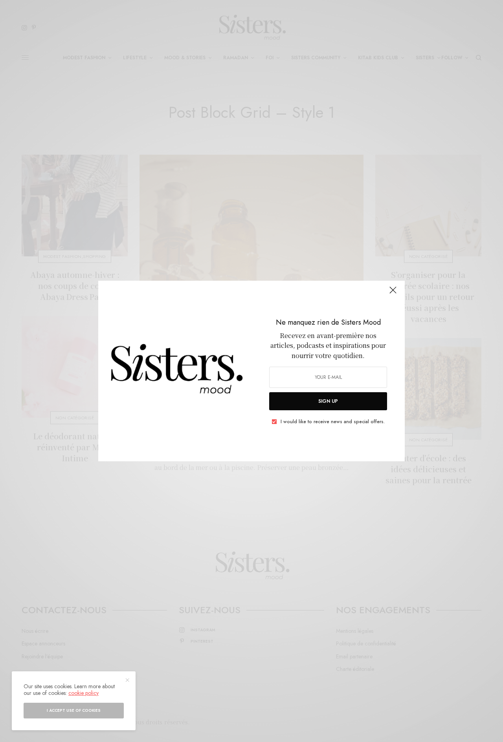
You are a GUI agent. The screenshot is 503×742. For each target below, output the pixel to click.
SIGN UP (328, 401)
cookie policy (83, 693)
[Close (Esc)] (393, 293)
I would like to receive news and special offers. (333, 421)
